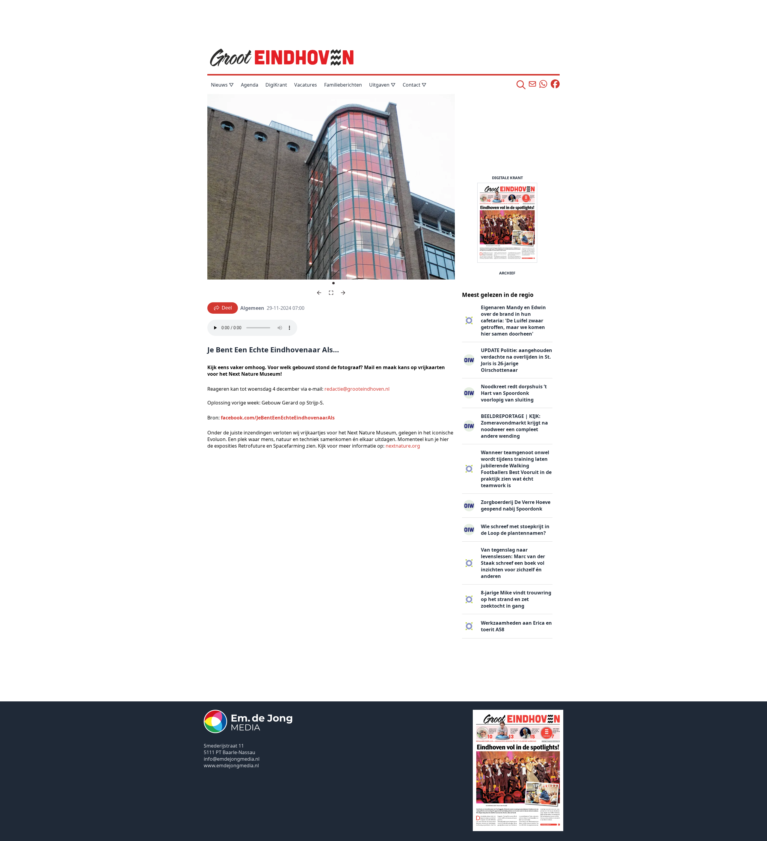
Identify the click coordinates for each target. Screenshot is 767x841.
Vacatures (305, 84)
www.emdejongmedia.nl (231, 765)
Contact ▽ (414, 84)
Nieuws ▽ (222, 84)
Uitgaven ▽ (382, 84)
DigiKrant (276, 84)
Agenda (249, 84)
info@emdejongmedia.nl (231, 759)
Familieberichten (343, 84)
